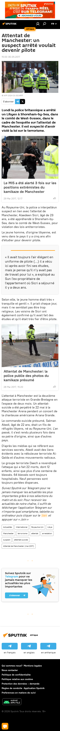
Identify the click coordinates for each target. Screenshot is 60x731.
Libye (50, 527)
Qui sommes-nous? (12, 665)
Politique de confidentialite (16, 674)
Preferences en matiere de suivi (19, 692)
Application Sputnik (34, 688)
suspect (6, 539)
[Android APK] (11, 702)
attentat (34, 533)
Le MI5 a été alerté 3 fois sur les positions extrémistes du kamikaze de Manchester (30, 187)
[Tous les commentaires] (5, 726)
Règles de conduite (12, 688)
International (21, 527)
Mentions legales (33, 665)
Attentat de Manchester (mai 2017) (18, 546)
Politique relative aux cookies (17, 679)
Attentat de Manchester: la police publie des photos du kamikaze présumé (26, 375)
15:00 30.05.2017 (11, 56)
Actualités (7, 527)
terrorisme (22, 533)
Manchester (8, 533)
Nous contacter (10, 670)
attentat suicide (21, 539)
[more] (54, 198)
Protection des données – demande (21, 683)
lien (44, 515)
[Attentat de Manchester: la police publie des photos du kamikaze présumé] (30, 345)
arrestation (47, 533)
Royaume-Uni (37, 527)
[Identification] (37, 23)
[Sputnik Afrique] (10, 25)
